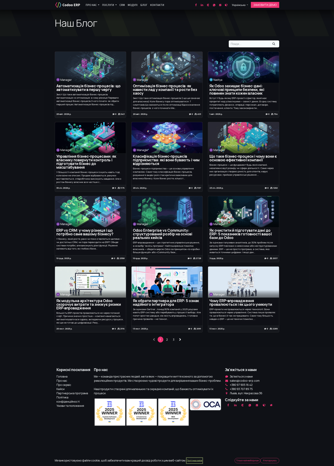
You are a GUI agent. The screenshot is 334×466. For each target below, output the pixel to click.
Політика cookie (194, 460)
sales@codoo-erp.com (245, 381)
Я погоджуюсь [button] (270, 460)
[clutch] (208, 5)
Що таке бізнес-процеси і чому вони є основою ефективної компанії (243, 158)
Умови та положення (70, 406)
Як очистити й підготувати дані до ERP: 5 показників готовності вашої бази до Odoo (240, 234)
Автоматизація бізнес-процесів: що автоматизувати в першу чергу (88, 87)
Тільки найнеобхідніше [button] (247, 460)
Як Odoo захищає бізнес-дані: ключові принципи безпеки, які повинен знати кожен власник (236, 89)
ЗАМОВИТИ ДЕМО (265, 5)
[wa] (214, 5)
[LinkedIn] (202, 5)
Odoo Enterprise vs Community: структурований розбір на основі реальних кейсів (162, 234)
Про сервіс (64, 385)
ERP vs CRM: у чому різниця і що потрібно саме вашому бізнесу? (84, 232)
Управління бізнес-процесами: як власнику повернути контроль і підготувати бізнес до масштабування (86, 162)
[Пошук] (274, 43)
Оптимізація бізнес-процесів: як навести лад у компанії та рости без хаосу (165, 89)
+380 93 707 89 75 (241, 389)
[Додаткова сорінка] (271, 405)
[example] (257, 405)
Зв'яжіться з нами (241, 376)
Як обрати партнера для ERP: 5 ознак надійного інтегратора (166, 302)
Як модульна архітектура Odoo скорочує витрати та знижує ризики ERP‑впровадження (88, 304)
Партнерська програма (72, 393)
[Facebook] (196, 5)
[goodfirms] (220, 5)
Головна (62, 376)
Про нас (62, 381)
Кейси (61, 389)
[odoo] (226, 5)
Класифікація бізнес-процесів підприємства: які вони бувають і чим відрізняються (166, 160)
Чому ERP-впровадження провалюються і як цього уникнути (240, 302)
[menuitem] (92, 4)
